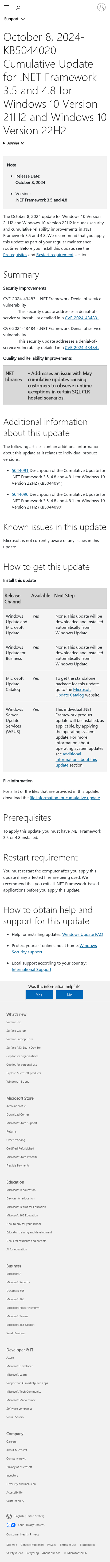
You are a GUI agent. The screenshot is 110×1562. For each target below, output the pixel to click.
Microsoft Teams (17, 1316)
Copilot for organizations (22, 1056)
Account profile (16, 1106)
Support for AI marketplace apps (27, 1383)
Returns (11, 1131)
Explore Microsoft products (23, 1073)
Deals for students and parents (26, 1241)
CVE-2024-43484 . (82, 347)
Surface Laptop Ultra (19, 1039)
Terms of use (68, 1545)
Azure (10, 1357)
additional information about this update (76, 759)
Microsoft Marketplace (21, 1400)
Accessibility (14, 1492)
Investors (12, 1475)
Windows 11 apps (17, 1081)
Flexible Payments (18, 1165)
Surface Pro (13, 1022)
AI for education (16, 1249)
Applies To (15, 142)
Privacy (51, 1545)
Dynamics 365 (15, 1291)
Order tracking (15, 1140)
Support (11, 18)
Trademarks (87, 1545)
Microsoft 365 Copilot (20, 1325)
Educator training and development (29, 1232)
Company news (16, 1458)
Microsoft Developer (19, 1366)
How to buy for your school (23, 1224)
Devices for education (20, 1198)
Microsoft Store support (21, 1123)
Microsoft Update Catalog (73, 692)
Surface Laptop (16, 1030)
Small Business (16, 1333)
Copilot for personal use (21, 1064)
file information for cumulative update (65, 797)
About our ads (51, 1553)
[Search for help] (18, 7)
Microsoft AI (14, 1274)
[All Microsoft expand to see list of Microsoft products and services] (6, 7)
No (69, 994)
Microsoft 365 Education (22, 1215)
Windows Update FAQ (82, 934)
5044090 (20, 494)
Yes (39, 994)
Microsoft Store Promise (22, 1157)
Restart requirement (54, 254)
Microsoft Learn (16, 1374)
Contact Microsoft (32, 1545)
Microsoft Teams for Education (26, 1207)
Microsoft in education (21, 1190)
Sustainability (15, 1501)
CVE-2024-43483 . (82, 317)
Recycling (32, 1553)
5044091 (20, 470)
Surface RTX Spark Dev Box (23, 1047)
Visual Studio (14, 1417)
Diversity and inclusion (21, 1484)
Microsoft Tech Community (23, 1391)
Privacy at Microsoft (19, 1467)
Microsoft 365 (15, 1299)
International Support (31, 969)
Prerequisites (15, 254)
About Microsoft (16, 1450)
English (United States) (29, 1516)
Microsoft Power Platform (22, 1308)
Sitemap (11, 1545)
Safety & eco (14, 1553)
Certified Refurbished (20, 1148)
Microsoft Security (18, 1282)
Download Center (17, 1114)
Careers (11, 1441)
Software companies (19, 1408)
